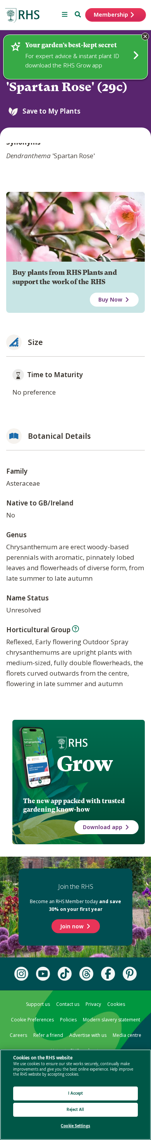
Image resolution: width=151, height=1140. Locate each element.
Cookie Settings (75, 1125)
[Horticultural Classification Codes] (75, 628)
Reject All (75, 1109)
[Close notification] (145, 36)
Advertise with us (87, 1035)
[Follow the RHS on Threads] (86, 974)
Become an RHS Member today (75, 905)
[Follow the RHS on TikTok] (65, 974)
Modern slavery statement (111, 1019)
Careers (18, 1035)
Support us (38, 1004)
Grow (85, 763)
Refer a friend (48, 1035)
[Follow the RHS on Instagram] (21, 974)
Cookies (116, 1004)
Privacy (93, 1004)
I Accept (75, 1093)
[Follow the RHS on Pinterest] (130, 974)
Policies (68, 1019)
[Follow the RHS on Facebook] (108, 974)
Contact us (67, 1004)
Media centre (127, 1035)
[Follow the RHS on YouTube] (43, 974)
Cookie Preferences (32, 1019)
